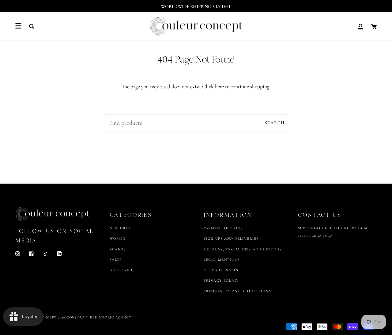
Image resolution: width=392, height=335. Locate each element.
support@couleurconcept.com (333, 228)
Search (275, 122)
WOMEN (118, 238)
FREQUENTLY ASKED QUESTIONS (237, 291)
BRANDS (118, 249)
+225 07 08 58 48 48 (315, 236)
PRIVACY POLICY (221, 280)
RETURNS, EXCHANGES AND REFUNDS (243, 249)
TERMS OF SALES (221, 270)
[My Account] (360, 26)
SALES (116, 259)
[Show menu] (18, 26)
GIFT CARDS (122, 270)
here (219, 86)
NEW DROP (121, 228)
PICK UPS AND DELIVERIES (231, 238)
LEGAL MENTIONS (222, 259)
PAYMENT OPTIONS (223, 228)
